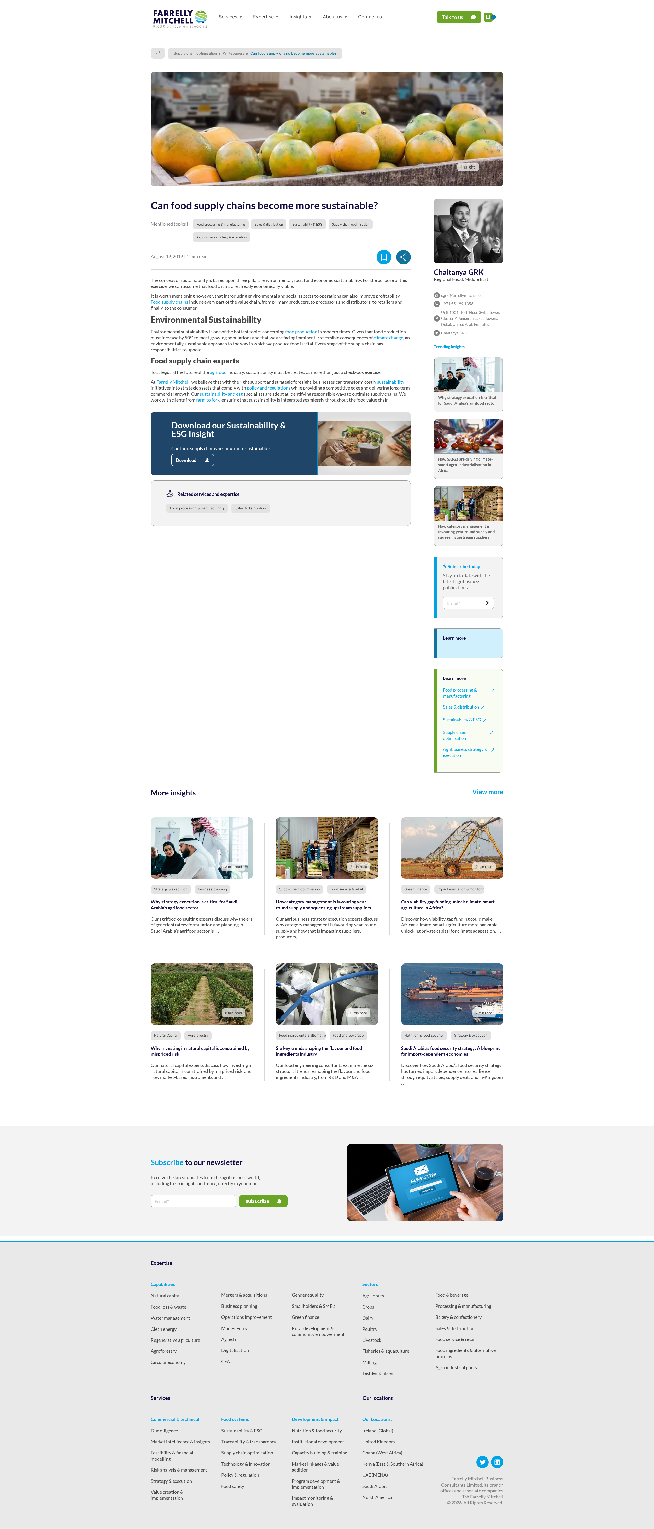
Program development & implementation (316, 1484)
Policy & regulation (240, 1475)
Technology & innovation (246, 1464)
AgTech (228, 1339)
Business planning (212, 889)
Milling (369, 1362)
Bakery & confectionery (458, 1317)
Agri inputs (373, 1295)
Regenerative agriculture (175, 1340)
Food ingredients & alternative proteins (310, 1035)
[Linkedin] (497, 1462)
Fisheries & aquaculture (385, 1351)
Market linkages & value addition (315, 1467)
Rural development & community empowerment (318, 1331)
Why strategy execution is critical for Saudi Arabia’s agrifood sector (194, 904)
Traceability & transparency (248, 1441)
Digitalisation (235, 1350)
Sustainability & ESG (241, 1430)
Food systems (235, 1419)
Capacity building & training (319, 1452)
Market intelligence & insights (180, 1441)
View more (487, 791)
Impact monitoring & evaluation (312, 1501)
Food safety (232, 1486)
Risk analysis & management (179, 1470)
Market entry (234, 1328)
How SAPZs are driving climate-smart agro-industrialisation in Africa (465, 465)
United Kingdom (378, 1441)
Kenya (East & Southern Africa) (392, 1464)
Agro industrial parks (456, 1367)
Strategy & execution (171, 889)
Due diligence (164, 1430)
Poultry (369, 1329)
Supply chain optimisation (195, 53)
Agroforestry (198, 1035)
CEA (225, 1361)
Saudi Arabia (375, 1486)
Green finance (415, 889)
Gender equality (308, 1295)
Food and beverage (348, 1035)
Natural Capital (165, 1035)
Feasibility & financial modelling (172, 1455)
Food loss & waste (168, 1307)
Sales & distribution (250, 508)
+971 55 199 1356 (457, 303)
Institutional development (318, 1441)
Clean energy (164, 1329)
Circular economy (168, 1362)
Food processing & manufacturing (197, 508)
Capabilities (163, 1284)
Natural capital (166, 1295)
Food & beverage (451, 1295)
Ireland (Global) (377, 1430)
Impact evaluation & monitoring (462, 889)
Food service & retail (346, 889)
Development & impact (315, 1419)
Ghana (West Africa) (382, 1452)
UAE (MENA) (375, 1475)
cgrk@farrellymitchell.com (463, 295)
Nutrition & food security (424, 1035)
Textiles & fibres (378, 1373)
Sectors (370, 1284)
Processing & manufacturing (463, 1306)
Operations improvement (246, 1317)
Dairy (367, 1318)
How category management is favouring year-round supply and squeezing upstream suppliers (466, 532)
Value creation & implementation (167, 1495)
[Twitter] (482, 1462)
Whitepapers (233, 53)
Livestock (371, 1340)
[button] (231, 17)
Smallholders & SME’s (313, 1306)
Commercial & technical (175, 1419)
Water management (170, 1318)
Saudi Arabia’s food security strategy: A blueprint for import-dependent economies (450, 1051)
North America (377, 1497)
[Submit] (487, 603)
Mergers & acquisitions (244, 1295)
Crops (368, 1307)
